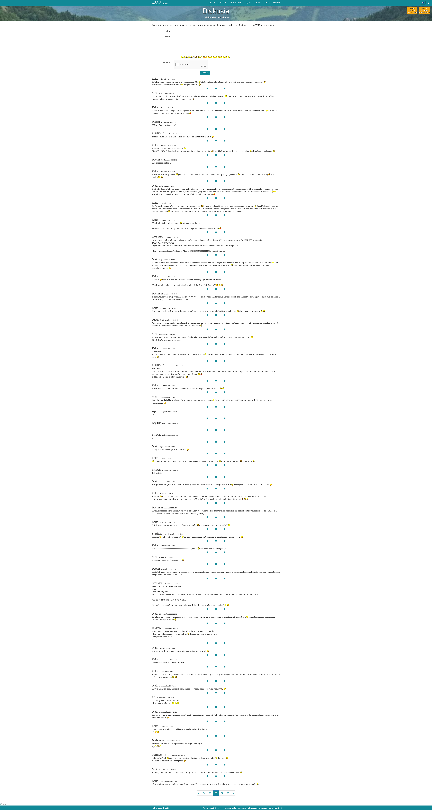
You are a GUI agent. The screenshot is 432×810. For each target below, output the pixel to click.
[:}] (182, 57)
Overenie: (166, 62)
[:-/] (209, 57)
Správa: (167, 37)
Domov (212, 3)
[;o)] (219, 57)
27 (222, 793)
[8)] (229, 57)
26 (217, 793)
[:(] (211, 57)
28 (228, 793)
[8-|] (224, 57)
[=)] (189, 57)
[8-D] (196, 57)
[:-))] (201, 57)
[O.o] (216, 57)
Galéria (258, 3)
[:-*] (221, 57)
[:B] (194, 57)
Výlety (249, 3)
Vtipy (267, 3)
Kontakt (276, 3)
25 (210, 793)
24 (204, 793)
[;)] (206, 57)
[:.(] (214, 57)
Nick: (168, 31)
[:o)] (191, 57)
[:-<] (204, 57)
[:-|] (226, 57)
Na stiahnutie (236, 3)
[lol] (184, 57)
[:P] (199, 57)
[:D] (187, 57)
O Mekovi (222, 3)
